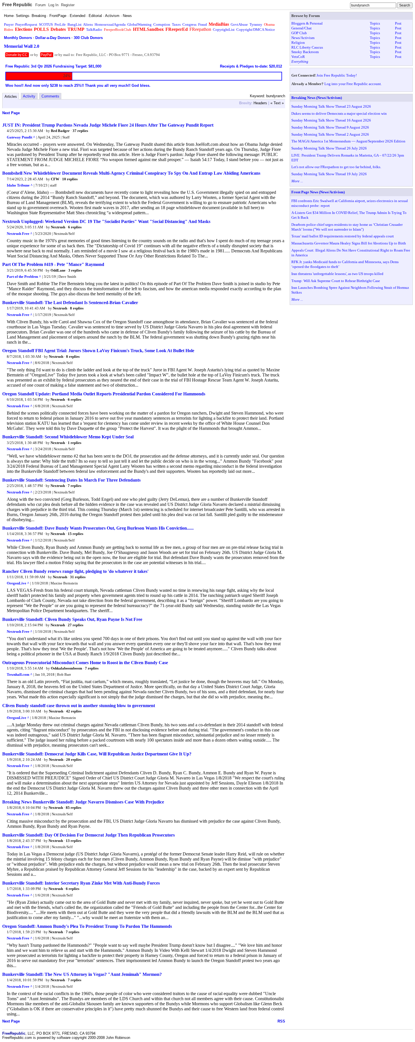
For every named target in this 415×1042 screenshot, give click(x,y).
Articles (11, 96)
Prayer (9, 24)
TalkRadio (94, 29)
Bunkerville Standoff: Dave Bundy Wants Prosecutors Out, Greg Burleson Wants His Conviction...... (98, 528)
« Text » (277, 103)
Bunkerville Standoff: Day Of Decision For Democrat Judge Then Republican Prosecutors (88, 835)
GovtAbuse (239, 24)
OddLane (58, 270)
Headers (260, 103)
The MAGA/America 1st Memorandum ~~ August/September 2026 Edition (348, 141)
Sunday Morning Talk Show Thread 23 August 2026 (331, 106)
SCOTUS (46, 24)
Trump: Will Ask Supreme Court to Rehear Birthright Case (335, 281)
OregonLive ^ (18, 583)
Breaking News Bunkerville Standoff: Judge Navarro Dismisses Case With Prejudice (83, 802)
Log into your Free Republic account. (353, 84)
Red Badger (60, 131)
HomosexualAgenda (110, 24)
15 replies (75, 534)
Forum (40, 5)
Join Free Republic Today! (336, 75)
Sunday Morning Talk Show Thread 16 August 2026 (331, 120)
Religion (298, 42)
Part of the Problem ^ (24, 276)
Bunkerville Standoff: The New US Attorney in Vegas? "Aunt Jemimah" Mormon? (82, 974)
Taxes (176, 24)
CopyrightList (224, 29)
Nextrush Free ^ (19, 233)
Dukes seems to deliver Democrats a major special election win (339, 113)
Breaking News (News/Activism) (316, 98)
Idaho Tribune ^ (20, 185)
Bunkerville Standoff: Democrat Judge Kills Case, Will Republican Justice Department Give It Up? (96, 753)
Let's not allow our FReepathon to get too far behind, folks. (336, 167)
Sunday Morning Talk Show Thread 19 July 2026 (329, 174)
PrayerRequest (26, 24)
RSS (281, 1021)
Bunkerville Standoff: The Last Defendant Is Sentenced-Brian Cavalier (70, 302)
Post (398, 23)
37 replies (80, 131)
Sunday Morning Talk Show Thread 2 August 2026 (330, 134)
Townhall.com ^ (19, 674)
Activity (29, 96)
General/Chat (301, 28)
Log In (53, 5)
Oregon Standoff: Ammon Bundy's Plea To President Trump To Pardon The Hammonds (87, 926)
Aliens (88, 24)
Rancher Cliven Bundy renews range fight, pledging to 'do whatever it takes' (75, 571)
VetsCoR (298, 57)
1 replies (74, 443)
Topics (375, 23)
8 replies (77, 308)
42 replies (74, 711)
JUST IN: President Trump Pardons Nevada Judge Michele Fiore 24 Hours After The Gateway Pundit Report (107, 125)
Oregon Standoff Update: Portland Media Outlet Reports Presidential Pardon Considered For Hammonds (103, 393)
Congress (189, 24)
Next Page (11, 113)
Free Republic (17, 4)
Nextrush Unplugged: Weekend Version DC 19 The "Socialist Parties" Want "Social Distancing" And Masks (106, 221)
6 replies (75, 227)
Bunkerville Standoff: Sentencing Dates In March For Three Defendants (71, 480)
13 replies (73, 841)
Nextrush (58, 227)
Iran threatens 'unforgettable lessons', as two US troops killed (337, 274)
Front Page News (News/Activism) (318, 192)
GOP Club (299, 33)
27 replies (75, 625)
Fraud (202, 24)
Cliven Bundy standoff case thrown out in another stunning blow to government (78, 705)
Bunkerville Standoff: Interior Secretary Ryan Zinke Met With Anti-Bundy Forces (81, 883)
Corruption (161, 24)
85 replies (73, 807)
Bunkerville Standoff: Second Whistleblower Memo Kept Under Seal (68, 436)
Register (68, 5)
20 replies (74, 759)
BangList (74, 24)
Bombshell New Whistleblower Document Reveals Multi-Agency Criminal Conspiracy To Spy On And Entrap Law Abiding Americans (131, 173)
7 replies (74, 486)
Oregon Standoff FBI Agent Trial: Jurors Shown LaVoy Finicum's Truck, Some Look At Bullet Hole (98, 350)
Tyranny (256, 24)
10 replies (70, 179)
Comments (50, 96)
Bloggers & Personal (307, 23)
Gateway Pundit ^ (21, 137)
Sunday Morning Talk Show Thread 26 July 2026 (329, 148)
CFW (55, 179)
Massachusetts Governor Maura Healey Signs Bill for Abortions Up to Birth (348, 243)
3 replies (75, 270)
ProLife (60, 24)
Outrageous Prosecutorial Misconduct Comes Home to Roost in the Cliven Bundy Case (85, 662)
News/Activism (302, 38)
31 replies (78, 577)
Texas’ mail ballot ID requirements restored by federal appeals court (342, 236)
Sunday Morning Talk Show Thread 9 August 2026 (330, 127)
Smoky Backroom (305, 52)
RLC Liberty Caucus (307, 47)
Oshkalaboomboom (66, 668)
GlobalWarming (139, 24)
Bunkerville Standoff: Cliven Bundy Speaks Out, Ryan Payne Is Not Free (72, 619)
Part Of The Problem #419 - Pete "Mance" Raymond (53, 264)
